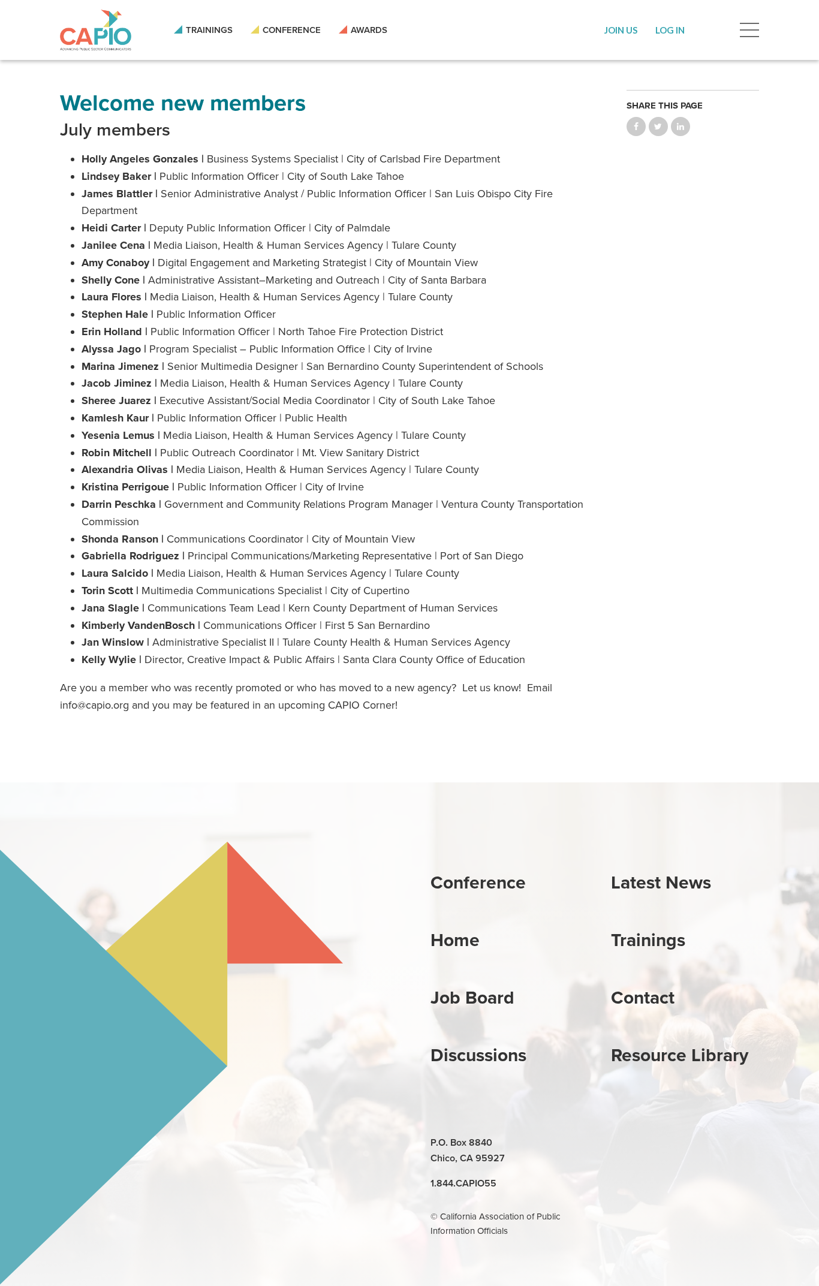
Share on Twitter (658, 126)
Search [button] (712, 30)
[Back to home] (95, 30)
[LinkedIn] (622, 1143)
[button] (620, 30)
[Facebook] (649, 1143)
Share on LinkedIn (680, 126)
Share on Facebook (636, 126)
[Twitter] (677, 1143)
